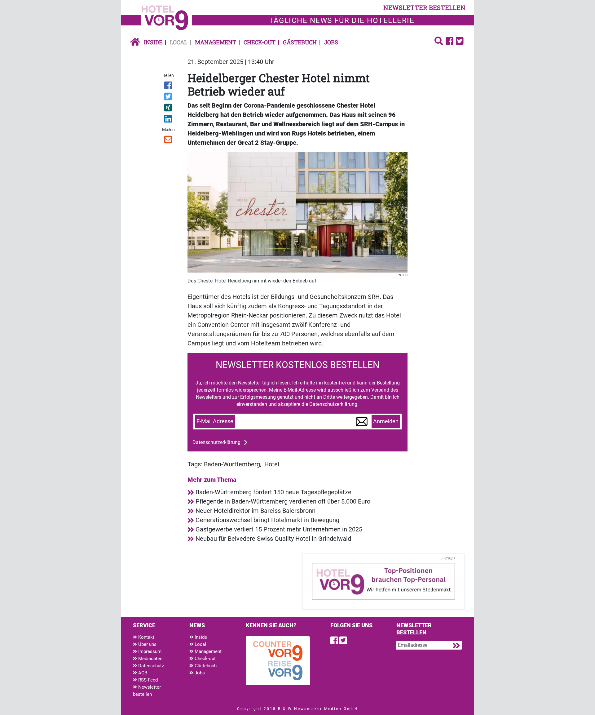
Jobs (331, 42)
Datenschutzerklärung (216, 442)
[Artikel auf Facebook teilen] (168, 86)
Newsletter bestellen (147, 690)
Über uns (146, 644)
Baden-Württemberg (232, 464)
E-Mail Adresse (214, 421)
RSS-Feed (147, 680)
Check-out (259, 42)
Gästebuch (300, 42)
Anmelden (386, 421)
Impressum (149, 651)
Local (178, 42)
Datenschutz (150, 665)
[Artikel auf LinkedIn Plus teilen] (168, 120)
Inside (153, 42)
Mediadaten (149, 658)
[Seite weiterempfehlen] (168, 140)
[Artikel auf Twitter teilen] (168, 97)
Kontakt (145, 637)
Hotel (271, 464)
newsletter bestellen (424, 7)
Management (215, 42)
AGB (142, 673)
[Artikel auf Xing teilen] (168, 108)
